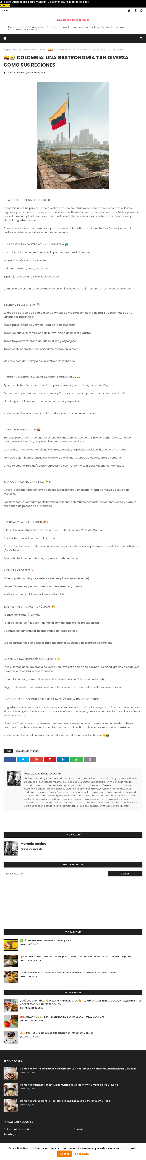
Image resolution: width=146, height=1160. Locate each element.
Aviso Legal (10, 1134)
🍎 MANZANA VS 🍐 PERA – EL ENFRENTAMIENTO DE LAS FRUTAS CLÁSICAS (62, 1016)
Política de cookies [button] (77, 2)
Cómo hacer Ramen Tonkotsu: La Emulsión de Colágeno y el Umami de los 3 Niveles (69, 1084)
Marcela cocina (15, 72)
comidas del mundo (34, 49)
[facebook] (135, 11)
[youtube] (129, 11)
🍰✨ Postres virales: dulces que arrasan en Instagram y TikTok (56, 1033)
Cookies (79, 1129)
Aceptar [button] (5, 5)
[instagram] (140, 11)
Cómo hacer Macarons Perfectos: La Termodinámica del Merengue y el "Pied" (65, 1101)
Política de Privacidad (16, 1129)
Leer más (82, 1154)
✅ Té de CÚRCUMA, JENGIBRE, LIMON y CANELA (47, 940)
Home (7, 10)
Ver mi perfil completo (31, 848)
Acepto (64, 1153)
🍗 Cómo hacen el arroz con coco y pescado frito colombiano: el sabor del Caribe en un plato (75, 956)
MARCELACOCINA (73, 19)
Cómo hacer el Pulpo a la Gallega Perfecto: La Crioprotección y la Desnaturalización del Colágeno (78, 1068)
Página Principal (12, 49)
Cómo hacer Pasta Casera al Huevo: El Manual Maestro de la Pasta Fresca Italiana (68, 972)
